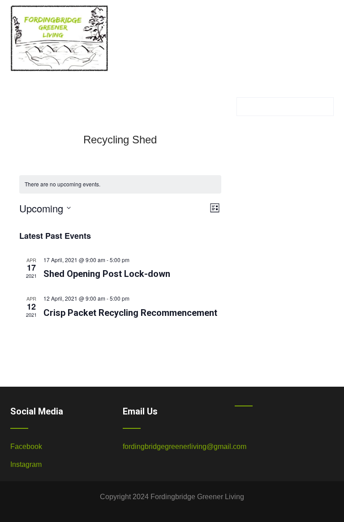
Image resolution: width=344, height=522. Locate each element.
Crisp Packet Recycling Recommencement (130, 312)
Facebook (26, 446)
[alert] (120, 184)
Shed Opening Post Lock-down (106, 273)
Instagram (26, 464)
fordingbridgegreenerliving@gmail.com (184, 446)
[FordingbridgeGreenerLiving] (59, 74)
